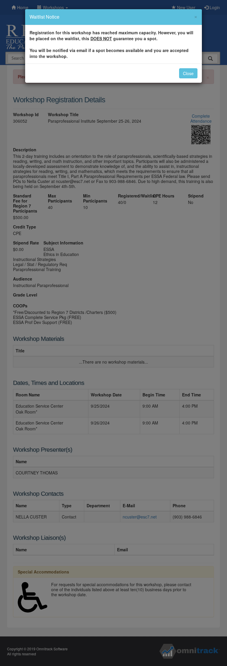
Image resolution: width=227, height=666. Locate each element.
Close (188, 73)
